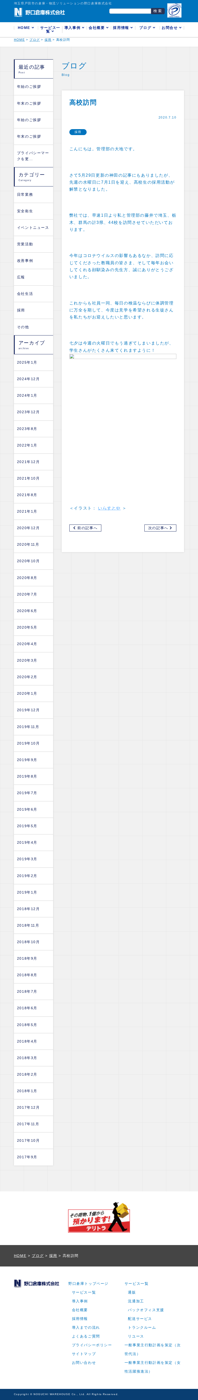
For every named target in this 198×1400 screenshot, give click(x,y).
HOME (25, 28)
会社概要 (97, 28)
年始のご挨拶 (29, 87)
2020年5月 (27, 627)
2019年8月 (27, 776)
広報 (21, 277)
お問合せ (170, 28)
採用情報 (121, 28)
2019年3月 (27, 859)
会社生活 (25, 294)
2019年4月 (27, 842)
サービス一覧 (50, 29)
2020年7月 (27, 594)
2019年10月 (28, 743)
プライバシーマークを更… (33, 156)
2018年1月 (27, 1091)
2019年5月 (27, 826)
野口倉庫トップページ (88, 1284)
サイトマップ (84, 1354)
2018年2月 (27, 1074)
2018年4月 (27, 1041)
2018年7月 (27, 992)
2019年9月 (27, 760)
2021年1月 (27, 511)
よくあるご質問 (86, 1336)
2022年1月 (27, 445)
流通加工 (136, 1301)
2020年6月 (27, 611)
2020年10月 (28, 561)
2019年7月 (27, 793)
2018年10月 (28, 942)
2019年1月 (27, 892)
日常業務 (25, 195)
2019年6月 (27, 809)
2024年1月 (27, 395)
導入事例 (73, 28)
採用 (21, 310)
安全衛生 (25, 211)
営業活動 (25, 244)
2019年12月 (28, 710)
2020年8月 (27, 578)
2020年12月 (28, 528)
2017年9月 (27, 1157)
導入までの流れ (86, 1327)
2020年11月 (28, 544)
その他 (23, 327)
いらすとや (109, 508)
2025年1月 (27, 362)
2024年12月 (28, 379)
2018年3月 (27, 1058)
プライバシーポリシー (92, 1345)
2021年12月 (28, 462)
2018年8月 (27, 975)
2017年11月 (28, 1124)
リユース (136, 1336)
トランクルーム (142, 1327)
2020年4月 (27, 644)
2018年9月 (27, 958)
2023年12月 (28, 412)
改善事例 (25, 261)
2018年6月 (27, 1008)
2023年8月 (27, 429)
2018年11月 (28, 925)
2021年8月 (27, 495)
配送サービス (140, 1319)
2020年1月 (27, 693)
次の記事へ (159, 528)
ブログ (146, 28)
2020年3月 (27, 660)
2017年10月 (28, 1141)
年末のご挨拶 (29, 103)
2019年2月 (27, 876)
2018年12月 (28, 909)
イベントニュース (33, 228)
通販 (132, 1292)
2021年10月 (28, 478)
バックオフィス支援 (146, 1310)
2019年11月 (28, 727)
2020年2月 (27, 677)
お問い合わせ (84, 1363)
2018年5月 (27, 1025)
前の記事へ (87, 528)
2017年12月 (28, 1107)
